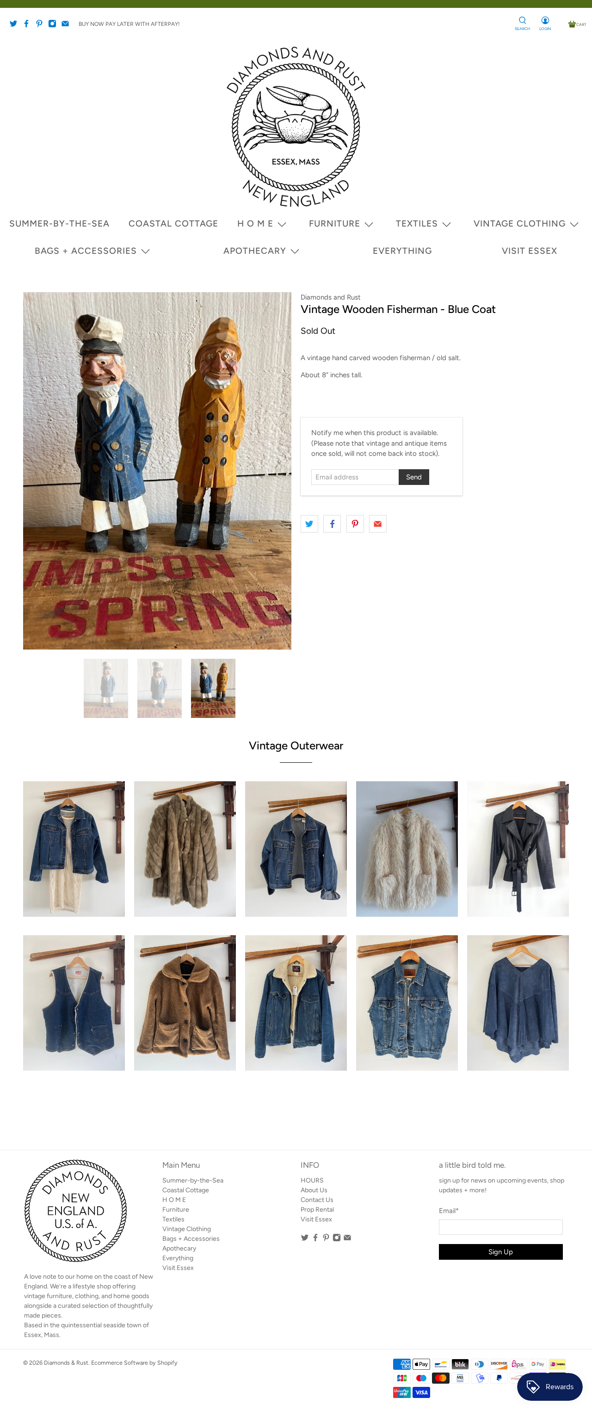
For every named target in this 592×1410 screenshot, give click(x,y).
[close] (102, 594)
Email (122, 711)
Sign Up (280, 727)
